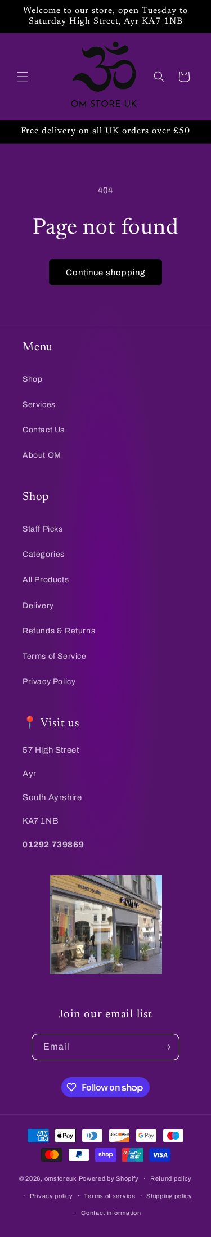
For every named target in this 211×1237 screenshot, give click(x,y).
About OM (42, 455)
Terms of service (109, 1196)
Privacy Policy (49, 681)
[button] (22, 76)
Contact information (111, 1212)
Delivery (38, 605)
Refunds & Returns (59, 631)
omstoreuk (60, 1178)
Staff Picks (43, 529)
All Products (46, 579)
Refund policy (171, 1178)
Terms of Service (55, 656)
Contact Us (44, 430)
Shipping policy (169, 1196)
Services (39, 404)
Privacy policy (51, 1196)
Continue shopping (105, 272)
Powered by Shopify (109, 1178)
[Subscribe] (166, 1047)
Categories (44, 554)
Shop (32, 379)
